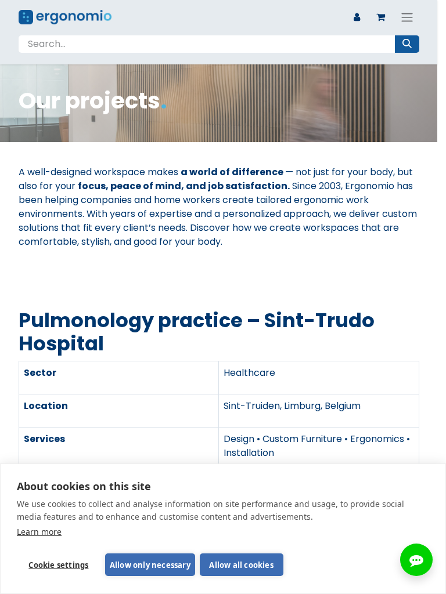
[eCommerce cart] (381, 17)
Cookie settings (58, 565)
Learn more (39, 531)
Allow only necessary (150, 565)
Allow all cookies (241, 565)
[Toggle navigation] (407, 17)
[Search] (407, 44)
